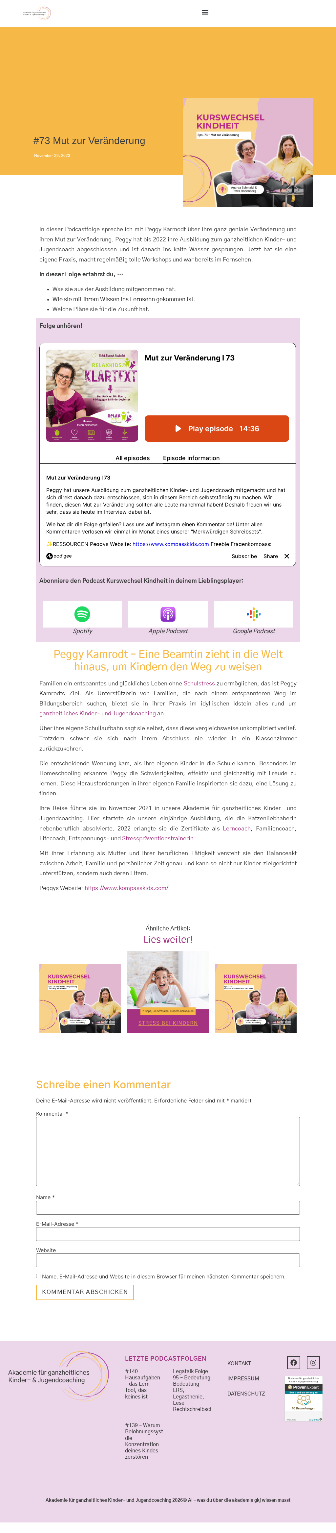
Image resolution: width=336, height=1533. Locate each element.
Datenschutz (246, 1394)
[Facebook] (293, 1362)
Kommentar (52, 1113)
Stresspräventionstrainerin (158, 839)
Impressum (243, 1378)
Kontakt (239, 1363)
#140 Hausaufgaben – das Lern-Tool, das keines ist (142, 1384)
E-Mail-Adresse (57, 1223)
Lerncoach (237, 829)
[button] (205, 12)
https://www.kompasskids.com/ (126, 888)
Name (45, 1197)
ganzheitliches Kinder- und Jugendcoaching (97, 714)
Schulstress (199, 684)
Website (46, 1250)
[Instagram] (313, 1362)
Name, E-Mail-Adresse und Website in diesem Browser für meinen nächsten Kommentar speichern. (163, 1276)
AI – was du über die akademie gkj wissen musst (239, 1500)
